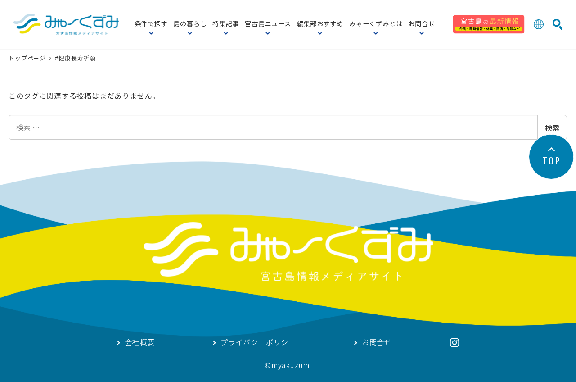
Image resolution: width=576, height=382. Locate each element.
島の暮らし (190, 24)
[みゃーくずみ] (66, 24)
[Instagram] (454, 342)
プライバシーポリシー (258, 342)
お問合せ (421, 24)
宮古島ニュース (268, 24)
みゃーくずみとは (375, 24)
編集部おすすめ (320, 24)
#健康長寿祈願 (75, 58)
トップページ (28, 58)
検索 (552, 127)
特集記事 (225, 24)
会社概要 (140, 342)
